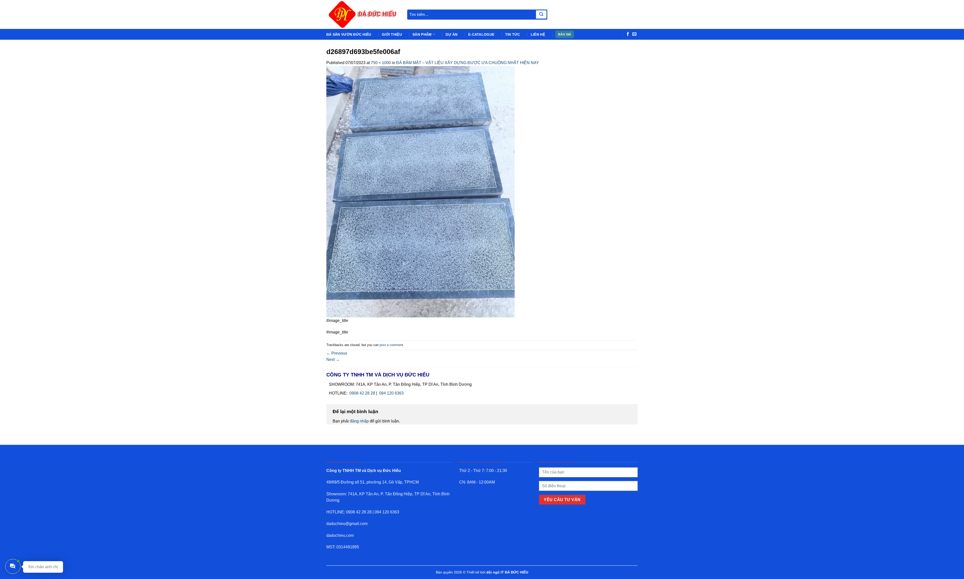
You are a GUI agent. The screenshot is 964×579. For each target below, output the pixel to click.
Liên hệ (538, 34)
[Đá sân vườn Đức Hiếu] (363, 14)
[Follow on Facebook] (628, 34)
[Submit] (541, 14)
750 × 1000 (381, 63)
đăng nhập (359, 421)
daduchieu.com (340, 535)
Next (333, 359)
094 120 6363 (391, 393)
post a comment (391, 345)
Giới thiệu (392, 34)
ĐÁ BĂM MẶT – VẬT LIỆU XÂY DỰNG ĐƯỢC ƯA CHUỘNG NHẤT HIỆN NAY (467, 63)
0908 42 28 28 (362, 393)
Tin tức (512, 34)
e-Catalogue (481, 34)
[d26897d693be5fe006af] (420, 191)
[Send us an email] (634, 34)
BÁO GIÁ (564, 34)
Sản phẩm (422, 34)
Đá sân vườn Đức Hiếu (348, 34)
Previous (336, 353)
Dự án (451, 34)
